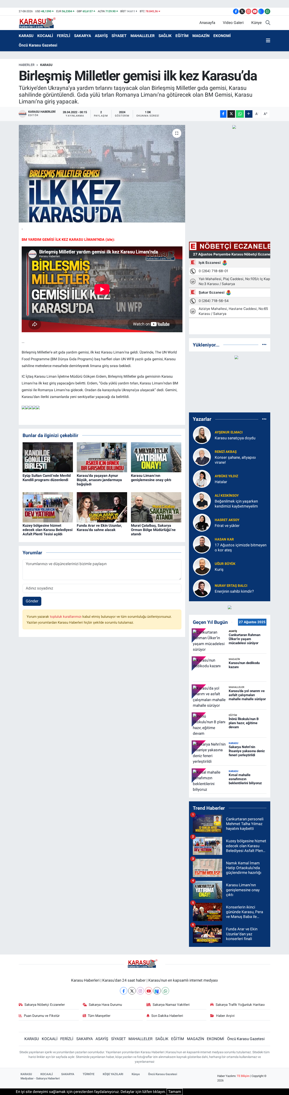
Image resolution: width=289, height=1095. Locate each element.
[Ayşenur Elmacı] (202, 435)
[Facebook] (123, 990)
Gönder (32, 601)
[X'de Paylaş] (231, 114)
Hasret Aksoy (227, 520)
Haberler (27, 65)
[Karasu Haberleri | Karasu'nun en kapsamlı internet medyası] (40, 22)
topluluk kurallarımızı (66, 617)
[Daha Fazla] (248, 114)
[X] (132, 990)
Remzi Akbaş (226, 452)
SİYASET (119, 35)
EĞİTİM (182, 35)
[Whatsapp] (165, 990)
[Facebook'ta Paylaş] (223, 114)
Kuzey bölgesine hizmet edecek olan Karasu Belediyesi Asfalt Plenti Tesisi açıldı (47, 529)
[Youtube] (148, 990)
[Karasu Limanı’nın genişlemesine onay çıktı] (156, 457)
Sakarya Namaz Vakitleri (171, 1005)
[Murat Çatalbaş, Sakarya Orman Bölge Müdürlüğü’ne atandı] (156, 507)
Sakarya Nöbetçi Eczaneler (44, 1005)
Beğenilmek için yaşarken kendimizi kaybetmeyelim (236, 503)
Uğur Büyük (225, 564)
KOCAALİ (45, 35)
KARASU (26, 35)
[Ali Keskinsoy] (202, 500)
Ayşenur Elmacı (228, 432)
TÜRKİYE (88, 1074)
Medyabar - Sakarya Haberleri (40, 1078)
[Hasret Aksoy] (202, 522)
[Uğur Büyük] (202, 566)
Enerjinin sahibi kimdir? (234, 591)
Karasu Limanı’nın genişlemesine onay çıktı (151, 477)
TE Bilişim (243, 1076)
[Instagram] (140, 990)
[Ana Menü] (268, 41)
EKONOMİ (222, 35)
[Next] (157, 990)
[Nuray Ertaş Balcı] (202, 588)
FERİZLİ (63, 35)
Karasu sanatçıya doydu (235, 438)
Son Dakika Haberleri (167, 1016)
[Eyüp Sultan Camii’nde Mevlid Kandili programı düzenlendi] (48, 457)
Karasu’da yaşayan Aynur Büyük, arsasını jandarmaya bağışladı (99, 479)
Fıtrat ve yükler (227, 525)
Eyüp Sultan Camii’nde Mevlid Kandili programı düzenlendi (47, 477)
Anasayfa (207, 22)
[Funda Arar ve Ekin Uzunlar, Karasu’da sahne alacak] (102, 507)
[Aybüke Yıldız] (202, 478)
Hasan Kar (224, 539)
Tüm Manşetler (99, 1016)
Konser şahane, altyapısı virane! (235, 459)
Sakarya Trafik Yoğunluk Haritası (240, 1005)
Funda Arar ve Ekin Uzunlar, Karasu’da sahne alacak (99, 527)
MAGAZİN (201, 35)
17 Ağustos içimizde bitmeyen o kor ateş (240, 547)
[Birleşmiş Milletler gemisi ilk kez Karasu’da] (102, 173)
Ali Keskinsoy (227, 496)
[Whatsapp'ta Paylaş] (240, 114)
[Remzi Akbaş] (202, 456)
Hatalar (221, 482)
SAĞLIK (165, 35)
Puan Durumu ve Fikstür (42, 1016)
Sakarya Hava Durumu (105, 1005)
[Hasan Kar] (202, 544)
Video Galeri (233, 22)
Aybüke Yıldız (226, 476)
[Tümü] (264, 344)
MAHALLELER (143, 35)
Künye (256, 22)
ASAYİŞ (101, 35)
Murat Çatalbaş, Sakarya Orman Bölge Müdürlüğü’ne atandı (153, 529)
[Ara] (268, 23)
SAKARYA (82, 35)
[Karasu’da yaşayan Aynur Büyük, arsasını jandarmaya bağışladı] (102, 457)
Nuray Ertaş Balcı (231, 586)
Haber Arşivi (225, 1016)
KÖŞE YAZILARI (113, 1074)
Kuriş (219, 569)
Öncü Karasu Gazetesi (38, 45)
